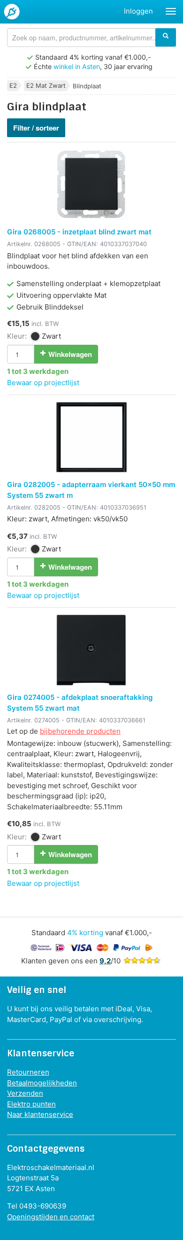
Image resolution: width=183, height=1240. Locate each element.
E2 (13, 85)
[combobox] (91, 37)
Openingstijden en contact (50, 1216)
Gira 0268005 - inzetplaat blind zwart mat (79, 231)
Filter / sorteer (36, 128)
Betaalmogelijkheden (42, 1082)
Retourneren (28, 1072)
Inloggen (138, 11)
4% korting (85, 932)
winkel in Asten (76, 66)
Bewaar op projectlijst (43, 382)
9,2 (105, 960)
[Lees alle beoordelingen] (142, 960)
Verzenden (25, 1093)
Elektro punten (31, 1104)
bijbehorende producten (80, 731)
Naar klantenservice (40, 1114)
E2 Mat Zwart (46, 85)
